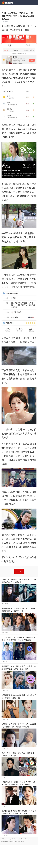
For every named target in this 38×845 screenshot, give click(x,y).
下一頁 (19, 571)
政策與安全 (10, 842)
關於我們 (4, 842)
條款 (16, 842)
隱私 (19, 842)
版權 (22, 842)
